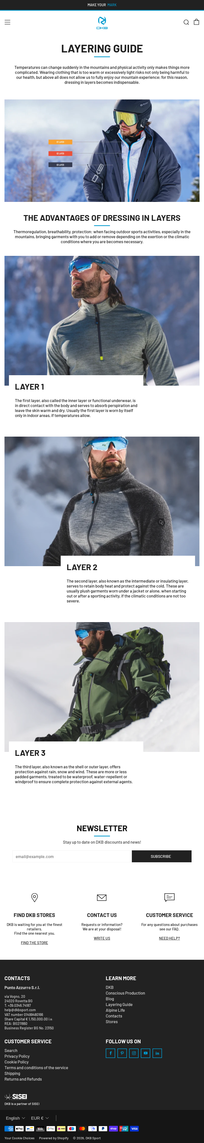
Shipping (12, 1073)
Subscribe (161, 856)
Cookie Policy (16, 1061)
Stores (112, 1021)
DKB (110, 987)
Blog (110, 998)
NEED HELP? (169, 938)
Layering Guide (119, 1004)
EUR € (37, 1118)
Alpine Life (115, 1009)
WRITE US (102, 938)
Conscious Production (125, 992)
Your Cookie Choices (19, 1138)
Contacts (114, 1015)
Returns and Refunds (23, 1078)
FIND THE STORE (34, 942)
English (13, 1118)
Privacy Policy (17, 1055)
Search (10, 1050)
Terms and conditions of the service (36, 1067)
